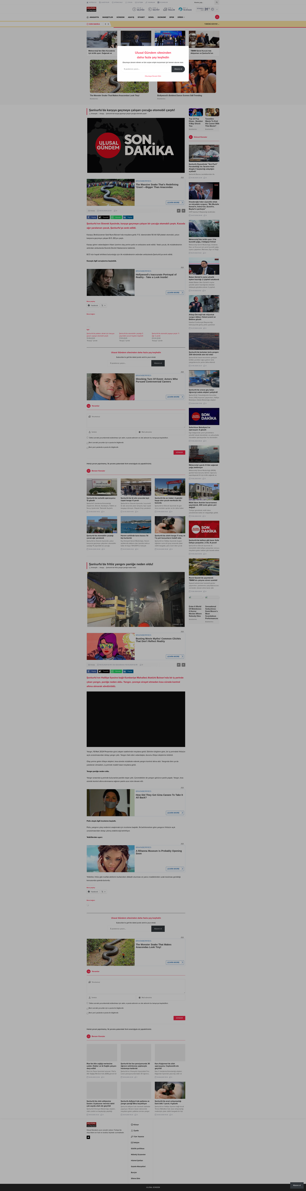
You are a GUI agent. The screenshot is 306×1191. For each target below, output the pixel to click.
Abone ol (178, 69)
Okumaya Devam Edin (153, 76)
